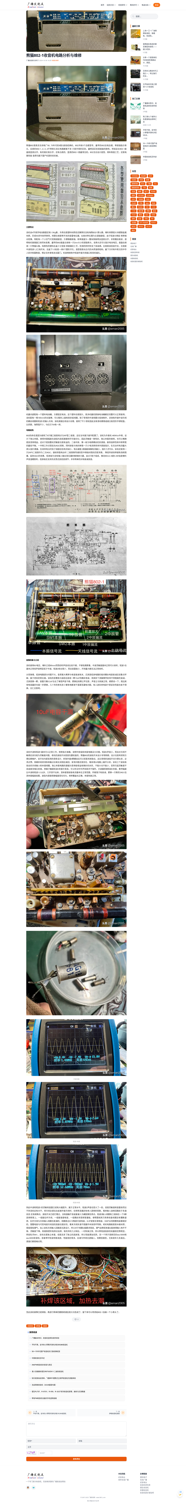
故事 (147, 180)
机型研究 (121, 5)
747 (147, 207)
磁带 (139, 191)
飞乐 (144, 188)
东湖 (133, 191)
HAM (153, 215)
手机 (146, 219)
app (147, 203)
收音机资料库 (135, 252)
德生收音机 (134, 255)
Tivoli (134, 215)
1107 (153, 207)
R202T (153, 223)
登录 (156, 5)
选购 (133, 219)
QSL (146, 215)
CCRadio (150, 195)
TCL (155, 184)
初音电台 (133, 249)
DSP (150, 176)
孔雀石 (134, 180)
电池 (153, 203)
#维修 (45, 1326)
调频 (133, 195)
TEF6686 (135, 176)
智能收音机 (135, 188)
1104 (133, 211)
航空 (154, 211)
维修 (133, 230)
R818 (133, 226)
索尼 (140, 215)
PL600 (140, 207)
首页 (102, 5)
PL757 (149, 226)
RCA (142, 184)
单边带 (143, 176)
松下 (146, 191)
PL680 (134, 203)
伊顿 (148, 211)
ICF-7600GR (144, 223)
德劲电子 (133, 243)
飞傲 (149, 184)
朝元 (133, 207)
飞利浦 (140, 199)
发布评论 (76, 1459)
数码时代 (133, 5)
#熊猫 (38, 1326)
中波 (141, 180)
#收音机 (30, 1326)
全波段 (134, 223)
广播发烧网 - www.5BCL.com (97, 1497)
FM (152, 219)
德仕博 (141, 211)
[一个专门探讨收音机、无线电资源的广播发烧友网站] (35, 5)
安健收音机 (134, 258)
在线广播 (133, 246)
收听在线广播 (123, 1480)
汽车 (140, 203)
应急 (139, 219)
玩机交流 (110, 5)
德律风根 (135, 184)
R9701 (141, 226)
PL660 (153, 191)
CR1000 (141, 195)
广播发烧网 (30, 60)
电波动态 (145, 5)
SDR (133, 199)
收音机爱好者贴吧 (136, 261)
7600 (148, 199)
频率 (150, 188)
